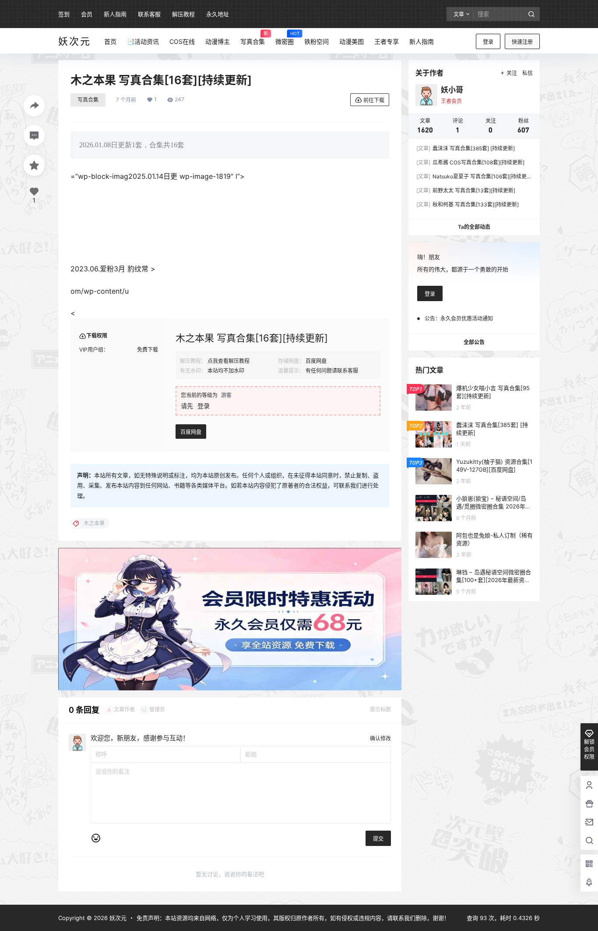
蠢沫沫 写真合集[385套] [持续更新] (465, 148)
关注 (512, 73)
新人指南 (115, 14)
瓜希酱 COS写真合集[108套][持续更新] (470, 162)
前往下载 (373, 100)
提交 (378, 838)
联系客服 (149, 14)
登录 (488, 42)
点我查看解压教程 (229, 361)
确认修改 (380, 738)
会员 (86, 14)
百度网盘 (190, 432)
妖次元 (117, 917)
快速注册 (522, 42)
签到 (64, 14)
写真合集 (87, 99)
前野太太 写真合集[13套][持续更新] (465, 190)
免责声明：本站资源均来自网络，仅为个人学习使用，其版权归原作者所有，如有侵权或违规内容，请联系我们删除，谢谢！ (293, 917)
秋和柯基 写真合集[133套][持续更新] (467, 204)
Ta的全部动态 (474, 227)
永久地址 (217, 14)
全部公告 (474, 342)
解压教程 (183, 14)
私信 (527, 73)
